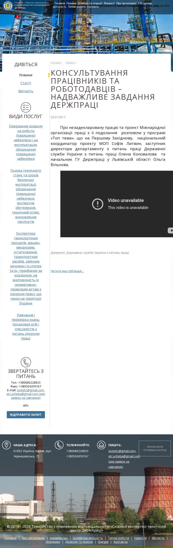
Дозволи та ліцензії (90, 3)
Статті (25, 83)
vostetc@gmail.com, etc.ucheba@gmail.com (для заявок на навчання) (26, 394)
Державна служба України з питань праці (97, 252)
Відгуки (103, 542)
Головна (60, 3)
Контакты (121, 542)
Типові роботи (76, 6)
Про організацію (126, 3)
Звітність (25, 91)
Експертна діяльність (88, 538)
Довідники (53, 542)
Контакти (93, 6)
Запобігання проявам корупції (154, 448)
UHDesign (105, 518)
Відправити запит (26, 415)
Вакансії (109, 3)
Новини (71, 3)
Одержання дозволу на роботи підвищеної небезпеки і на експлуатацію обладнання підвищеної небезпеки (26, 142)
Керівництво (59, 538)
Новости (140, 538)
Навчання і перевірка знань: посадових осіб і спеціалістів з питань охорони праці (26, 327)
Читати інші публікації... (67, 271)
